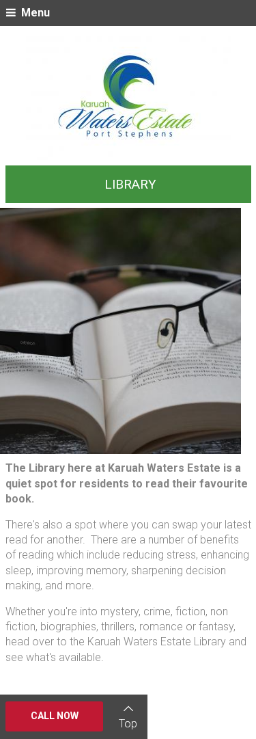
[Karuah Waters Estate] (128, 98)
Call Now (55, 715)
